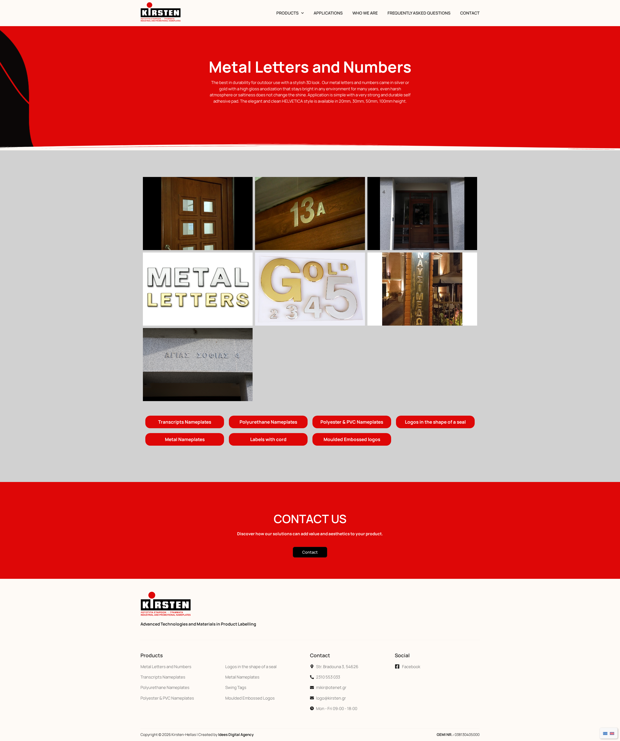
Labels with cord (268, 439)
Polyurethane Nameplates (268, 422)
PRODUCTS (287, 13)
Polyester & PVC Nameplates (351, 422)
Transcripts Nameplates (184, 422)
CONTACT (470, 13)
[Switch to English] (612, 733)
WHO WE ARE (365, 13)
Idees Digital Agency (236, 734)
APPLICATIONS (328, 13)
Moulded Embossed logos (352, 439)
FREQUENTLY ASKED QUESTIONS (419, 13)
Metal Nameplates (185, 439)
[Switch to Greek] (605, 733)
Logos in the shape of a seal (435, 422)
